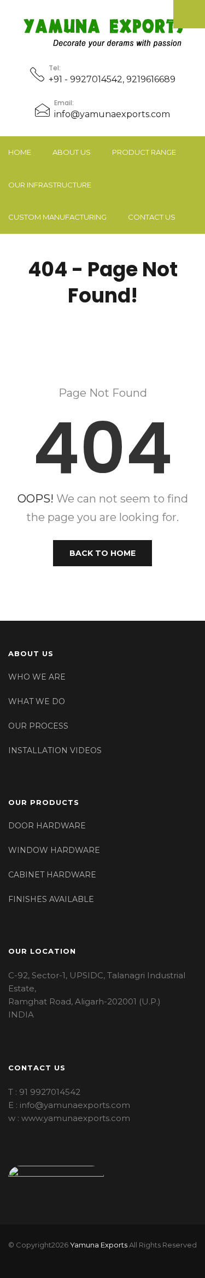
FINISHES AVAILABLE (51, 899)
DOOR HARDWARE (47, 826)
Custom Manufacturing (57, 217)
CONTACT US (151, 217)
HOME (19, 152)
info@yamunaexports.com (112, 114)
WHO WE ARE (37, 677)
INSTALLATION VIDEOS (55, 750)
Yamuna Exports (98, 1244)
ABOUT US (71, 152)
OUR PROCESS (38, 726)
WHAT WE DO (36, 701)
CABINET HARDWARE (52, 875)
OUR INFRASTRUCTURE (49, 184)
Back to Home (102, 553)
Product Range (144, 152)
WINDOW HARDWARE (54, 850)
